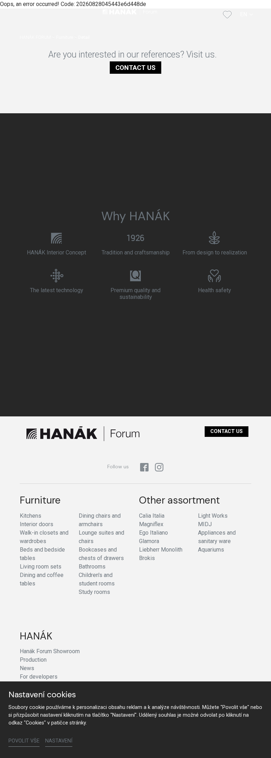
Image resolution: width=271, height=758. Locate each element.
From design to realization (214, 252)
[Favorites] (227, 14)
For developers (39, 676)
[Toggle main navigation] (38, 14)
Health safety (214, 290)
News (27, 668)
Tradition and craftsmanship (136, 252)
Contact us (135, 67)
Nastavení (58, 741)
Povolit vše (24, 741)
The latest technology (56, 290)
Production (33, 659)
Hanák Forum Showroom (50, 651)
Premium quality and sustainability (135, 293)
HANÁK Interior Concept (56, 252)
